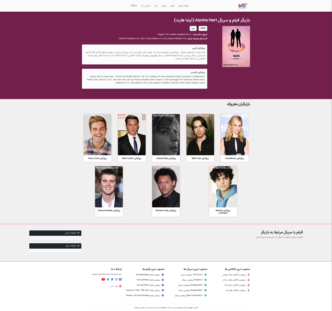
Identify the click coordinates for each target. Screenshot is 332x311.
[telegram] (107, 279)
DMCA (134, 5)
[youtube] (103, 279)
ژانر (155, 5)
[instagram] (116, 279)
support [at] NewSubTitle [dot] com (107, 274)
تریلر (193, 28)
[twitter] (112, 279)
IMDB (203, 28)
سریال (163, 5)
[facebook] (120, 279)
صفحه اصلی (183, 5)
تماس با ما (145, 5)
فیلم (172, 5)
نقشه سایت (114, 286)
